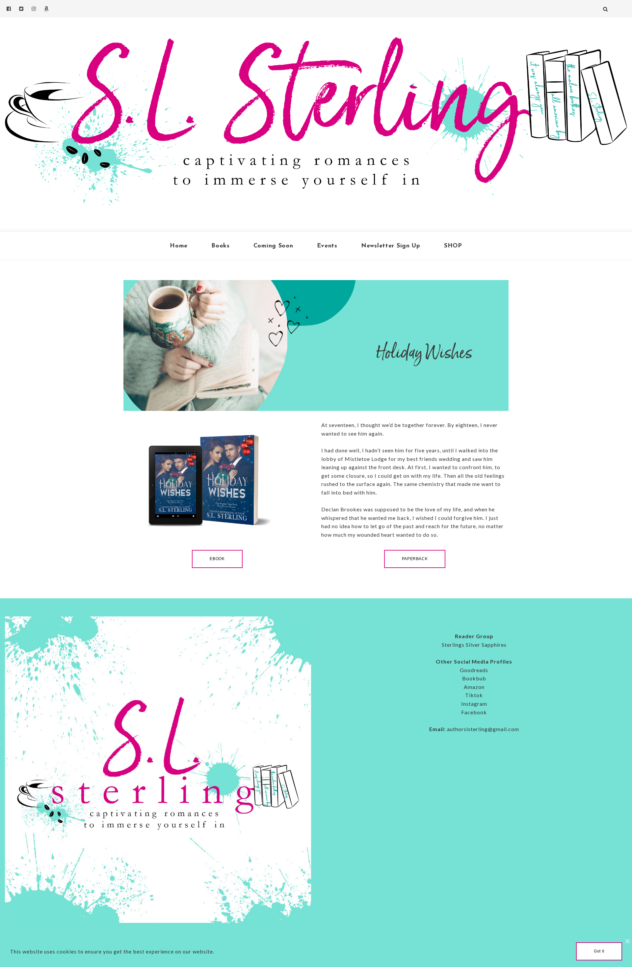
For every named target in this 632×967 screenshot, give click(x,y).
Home (179, 246)
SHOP (453, 246)
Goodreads (474, 670)
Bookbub (474, 678)
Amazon (474, 687)
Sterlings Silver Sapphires (474, 644)
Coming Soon (273, 246)
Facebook (474, 712)
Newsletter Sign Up (390, 246)
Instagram (474, 703)
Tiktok (474, 695)
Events (327, 246)
